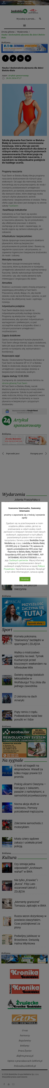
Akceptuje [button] (25, 579)
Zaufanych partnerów (18, 560)
